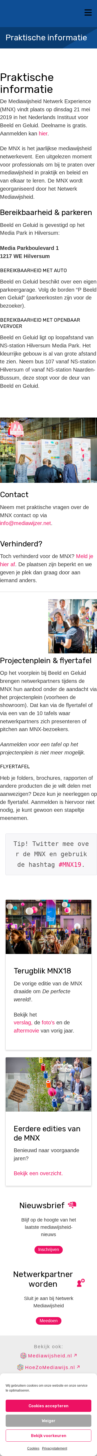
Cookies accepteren (48, 1405)
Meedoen (49, 1320)
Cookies (33, 1448)
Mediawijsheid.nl (50, 1356)
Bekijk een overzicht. (38, 1173)
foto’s (48, 1022)
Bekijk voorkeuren (48, 1435)
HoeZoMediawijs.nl (50, 1367)
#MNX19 (70, 864)
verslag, (23, 1022)
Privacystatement (54, 1448)
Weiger (49, 1420)
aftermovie (26, 1031)
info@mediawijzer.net (25, 523)
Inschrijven (48, 1249)
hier (43, 133)
